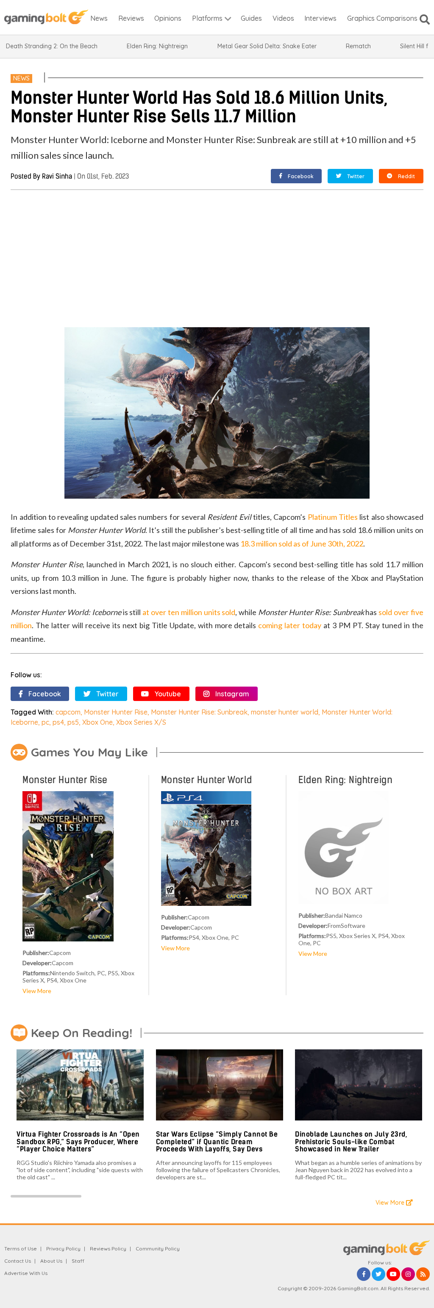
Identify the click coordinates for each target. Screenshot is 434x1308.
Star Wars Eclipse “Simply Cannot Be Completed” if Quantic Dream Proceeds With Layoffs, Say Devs (217, 1141)
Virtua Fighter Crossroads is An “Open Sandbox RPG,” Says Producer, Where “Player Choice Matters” (78, 1141)
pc (45, 722)
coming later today (289, 625)
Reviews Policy (108, 1248)
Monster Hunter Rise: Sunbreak (199, 712)
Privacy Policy (63, 1248)
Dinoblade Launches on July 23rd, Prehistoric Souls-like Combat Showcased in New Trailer (351, 1141)
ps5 (73, 722)
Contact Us (17, 1261)
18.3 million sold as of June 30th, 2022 (301, 543)
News (21, 78)
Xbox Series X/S (141, 722)
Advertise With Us (25, 1273)
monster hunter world (284, 712)
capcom (68, 712)
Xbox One (97, 722)
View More (36, 990)
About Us (51, 1261)
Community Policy (158, 1248)
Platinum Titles (333, 517)
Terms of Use (20, 1248)
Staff (78, 1261)
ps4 (58, 722)
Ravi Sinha (57, 176)
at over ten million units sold (188, 612)
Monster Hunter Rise (115, 712)
